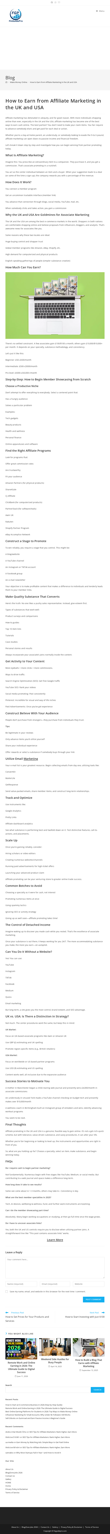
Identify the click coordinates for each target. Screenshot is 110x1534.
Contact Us (10, 1476)
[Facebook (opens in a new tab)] (52, 2)
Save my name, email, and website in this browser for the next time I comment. (48, 1291)
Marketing (31, 759)
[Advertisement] (55, 48)
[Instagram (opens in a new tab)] (55, 2)
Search (8, 1385)
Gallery (8, 1479)
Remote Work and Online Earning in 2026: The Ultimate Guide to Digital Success (21, 1367)
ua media (9, 1442)
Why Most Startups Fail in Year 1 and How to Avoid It (38, 1452)
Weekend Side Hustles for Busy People (55, 1361)
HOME (8, 1482)
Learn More (55, 1240)
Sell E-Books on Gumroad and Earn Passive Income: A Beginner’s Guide (35, 1418)
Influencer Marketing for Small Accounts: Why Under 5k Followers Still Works (37, 1415)
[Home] (6, 82)
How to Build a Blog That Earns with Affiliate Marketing (88, 1363)
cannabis (9, 1452)
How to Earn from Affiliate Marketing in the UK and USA (53, 82)
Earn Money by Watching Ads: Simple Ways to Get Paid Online (42, 1442)
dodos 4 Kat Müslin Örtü (15, 1432)
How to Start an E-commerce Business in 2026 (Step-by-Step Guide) (33, 1405)
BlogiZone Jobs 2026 (13, 1472)
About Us (9, 1469)
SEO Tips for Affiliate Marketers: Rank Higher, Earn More (53, 1432)
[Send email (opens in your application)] (58, 2)
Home (8, 1486)
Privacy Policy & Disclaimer (16, 1489)
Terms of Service (12, 1492)
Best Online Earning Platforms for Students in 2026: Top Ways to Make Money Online (41, 1411)
